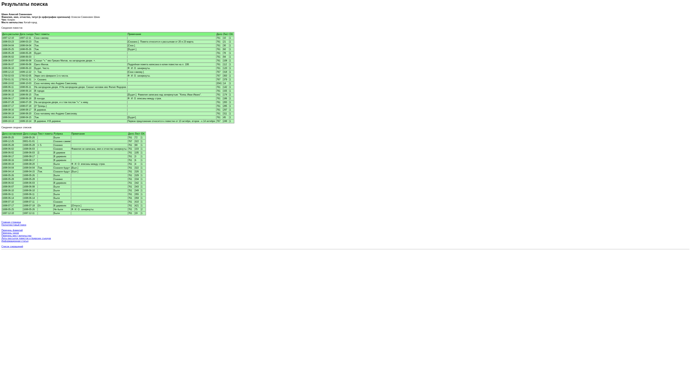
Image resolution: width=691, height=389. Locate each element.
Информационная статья (14, 241)
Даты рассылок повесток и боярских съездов (26, 238)
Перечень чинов (10, 233)
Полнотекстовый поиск (13, 224)
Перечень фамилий (12, 230)
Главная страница (11, 222)
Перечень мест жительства (16, 235)
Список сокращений (12, 246)
